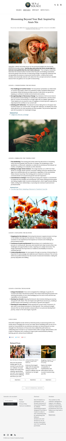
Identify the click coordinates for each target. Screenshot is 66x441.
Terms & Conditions (25, 406)
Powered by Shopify (19, 438)
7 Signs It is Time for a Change (19, 114)
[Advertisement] (33, 272)
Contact (21, 402)
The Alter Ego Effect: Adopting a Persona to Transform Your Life (29, 189)
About (21, 400)
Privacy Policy (23, 404)
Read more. (52, 415)
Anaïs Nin (11, 66)
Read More (17, 380)
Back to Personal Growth (34, 388)
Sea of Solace (10, 438)
